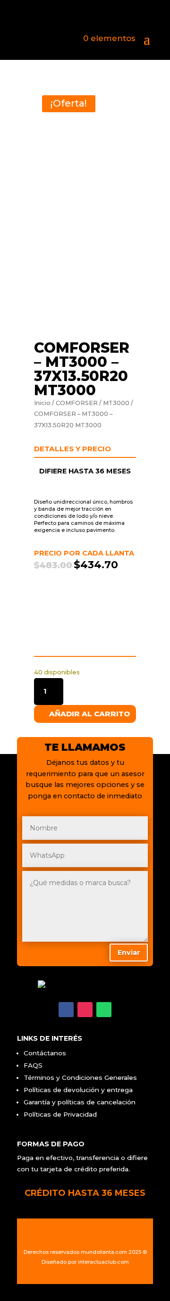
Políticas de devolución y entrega (78, 1090)
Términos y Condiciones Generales (80, 1077)
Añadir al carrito (89, 713)
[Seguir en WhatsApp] (103, 1009)
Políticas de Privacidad (60, 1114)
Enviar (129, 952)
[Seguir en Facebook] (66, 1009)
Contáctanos (45, 1053)
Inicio (42, 402)
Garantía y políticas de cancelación (80, 1102)
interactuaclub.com (103, 1262)
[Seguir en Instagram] (85, 1009)
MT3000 (116, 402)
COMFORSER (77, 402)
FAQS (33, 1065)
